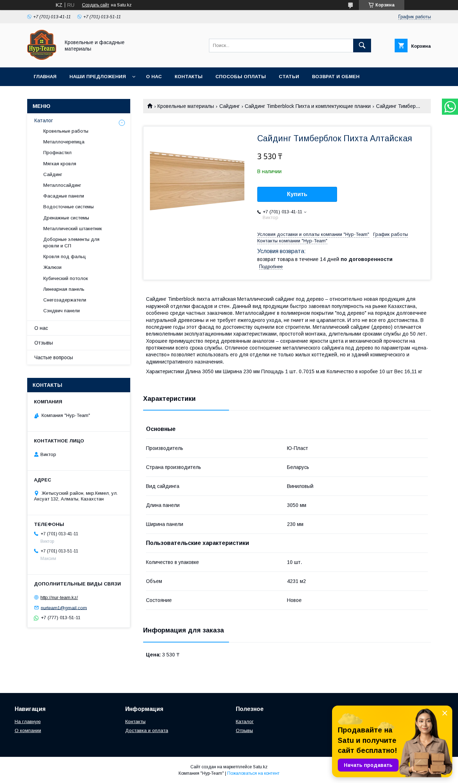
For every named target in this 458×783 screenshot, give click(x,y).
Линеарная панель (63, 289)
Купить (297, 194)
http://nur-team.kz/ (59, 597)
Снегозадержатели (64, 300)
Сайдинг (229, 106)
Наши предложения (97, 76)
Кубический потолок (65, 278)
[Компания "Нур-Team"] (41, 58)
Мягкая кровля (59, 163)
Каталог (43, 120)
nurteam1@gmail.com (64, 607)
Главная (45, 76)
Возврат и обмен (336, 76)
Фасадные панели (63, 196)
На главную (28, 721)
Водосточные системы (68, 206)
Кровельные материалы (185, 106)
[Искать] (362, 45)
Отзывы (43, 343)
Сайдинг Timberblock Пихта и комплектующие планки (308, 106)
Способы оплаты (240, 76)
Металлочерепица (63, 141)
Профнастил (57, 152)
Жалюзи (52, 267)
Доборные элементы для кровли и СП (71, 242)
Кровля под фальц (64, 256)
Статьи (289, 76)
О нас (154, 76)
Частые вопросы (53, 357)
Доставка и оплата (146, 730)
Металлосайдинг (62, 185)
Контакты (189, 76)
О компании (28, 730)
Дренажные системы (66, 217)
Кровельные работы (65, 131)
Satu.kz (260, 766)
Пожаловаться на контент (253, 773)
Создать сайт (95, 5)
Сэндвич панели (61, 310)
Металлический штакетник (72, 228)
